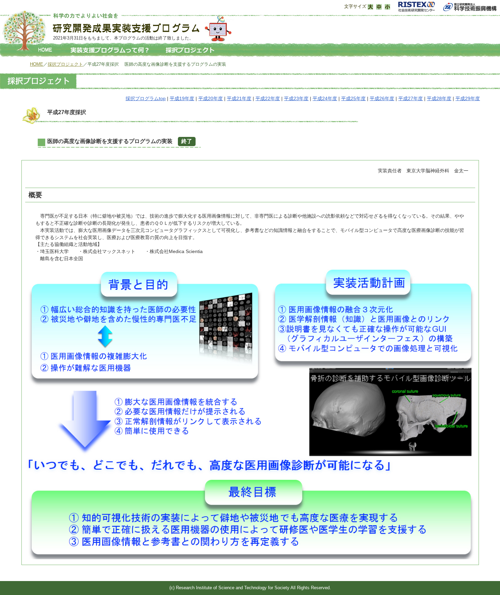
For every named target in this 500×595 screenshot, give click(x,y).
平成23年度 (296, 98)
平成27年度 (410, 98)
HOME (36, 64)
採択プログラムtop (146, 98)
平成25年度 (353, 98)
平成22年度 (267, 98)
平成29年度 (467, 98)
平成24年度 (325, 98)
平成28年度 (439, 98)
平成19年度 (182, 98)
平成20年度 (210, 98)
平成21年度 (239, 98)
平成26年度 (382, 98)
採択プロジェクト (65, 64)
